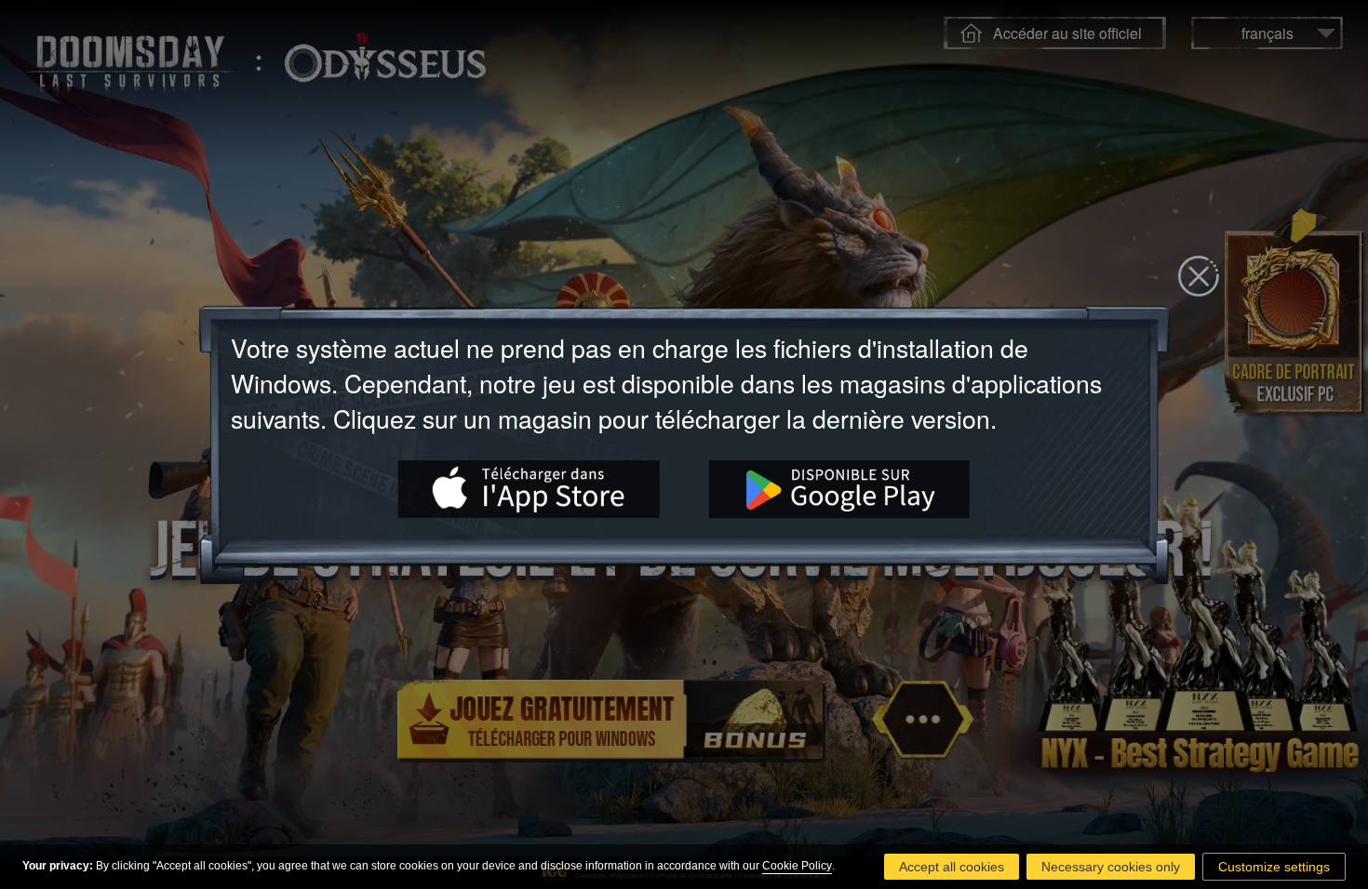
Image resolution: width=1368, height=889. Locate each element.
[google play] (840, 489)
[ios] (529, 489)
